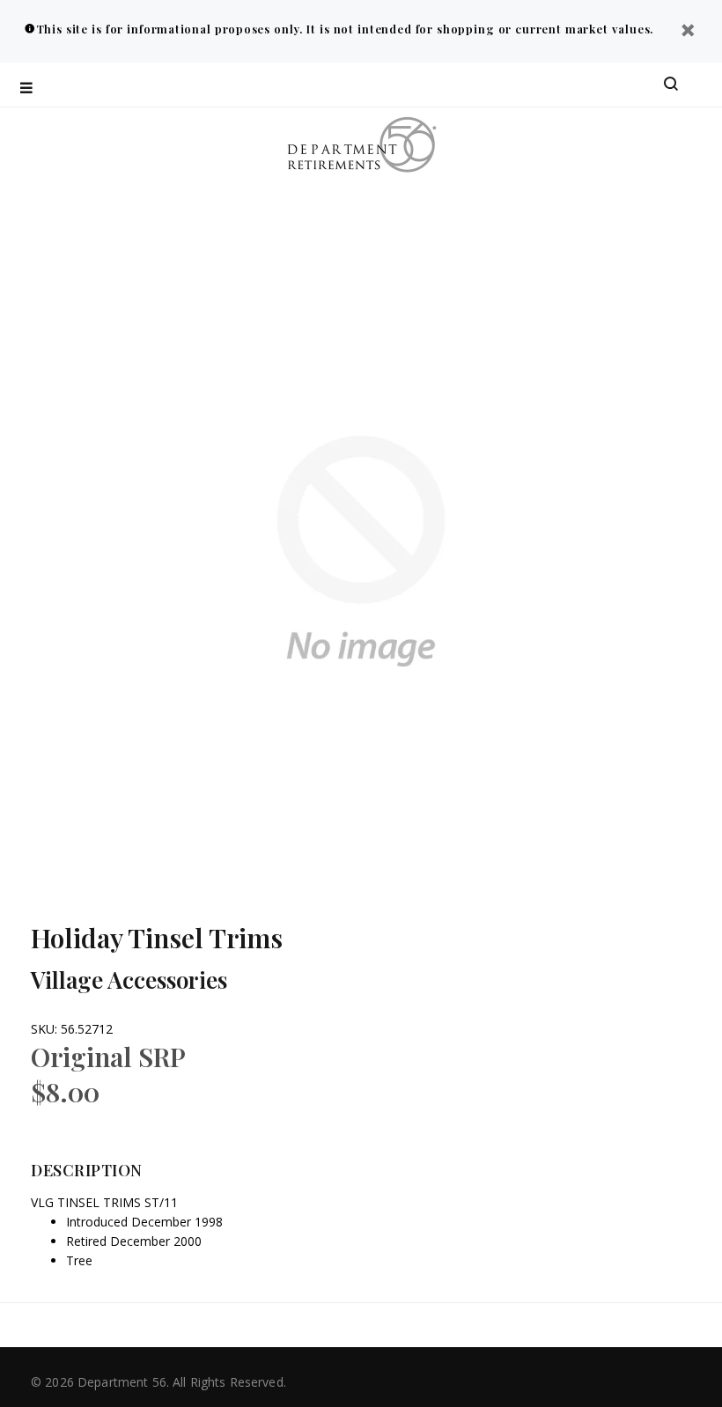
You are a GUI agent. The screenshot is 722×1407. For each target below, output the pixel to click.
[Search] (671, 84)
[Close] (687, 32)
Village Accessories (129, 979)
